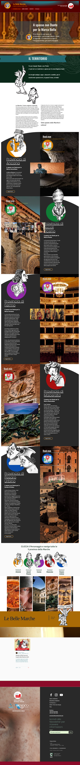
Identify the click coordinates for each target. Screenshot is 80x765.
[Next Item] (71, 594)
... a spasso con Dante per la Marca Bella (19, 6)
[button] (53, 741)
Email (51, 730)
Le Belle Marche (19, 618)
